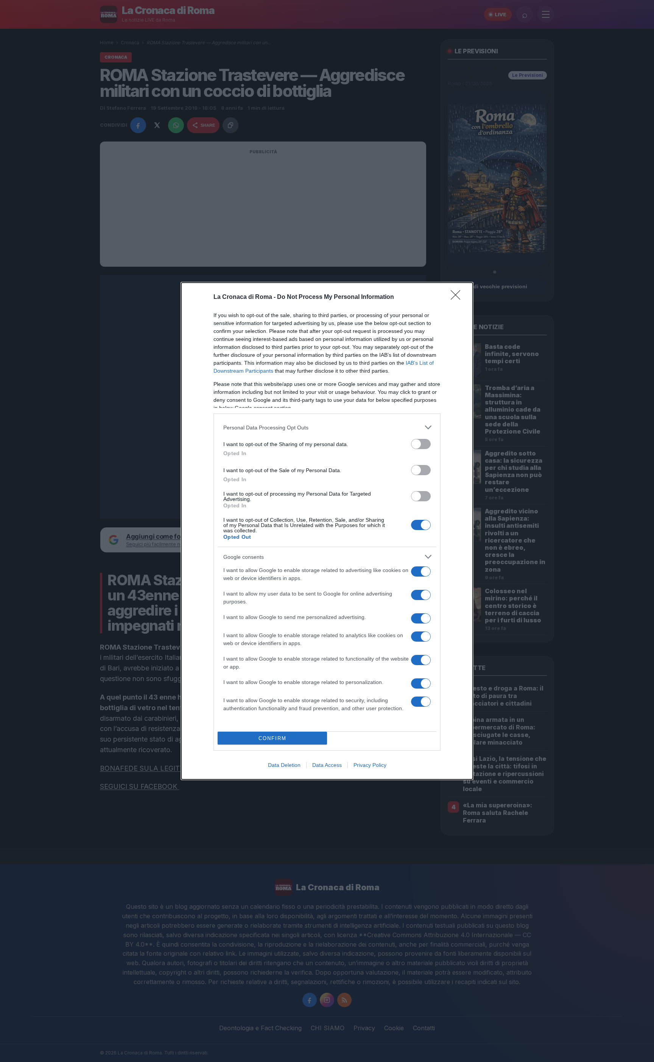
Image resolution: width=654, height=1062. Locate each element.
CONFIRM (272, 738)
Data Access (327, 765)
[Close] (458, 297)
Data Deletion (284, 765)
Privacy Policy (369, 765)
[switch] (421, 444)
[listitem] (327, 427)
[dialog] (327, 531)
